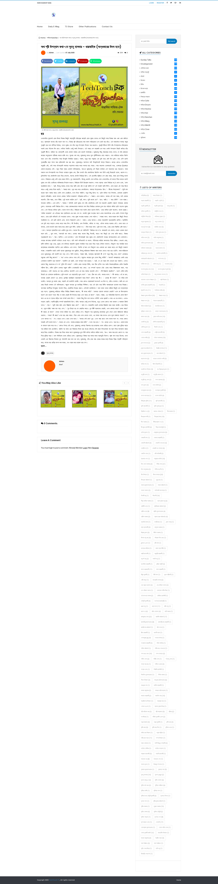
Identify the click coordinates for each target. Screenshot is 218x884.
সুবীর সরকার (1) (145, 806)
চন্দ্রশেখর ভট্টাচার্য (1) (146, 348)
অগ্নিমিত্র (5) (145, 195)
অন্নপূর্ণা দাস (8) (145, 227)
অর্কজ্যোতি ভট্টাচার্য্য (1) (147, 258)
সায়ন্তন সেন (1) (158, 759)
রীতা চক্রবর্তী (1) (145, 632)
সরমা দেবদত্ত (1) (146, 743)
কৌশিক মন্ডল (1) (145, 327)
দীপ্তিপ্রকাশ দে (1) (158, 422)
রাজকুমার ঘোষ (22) (146, 617)
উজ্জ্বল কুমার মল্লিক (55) (148, 295)
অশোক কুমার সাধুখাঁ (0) (164, 269)
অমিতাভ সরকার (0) (146, 248)
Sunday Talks (159, 60)
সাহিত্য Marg (159, 121)
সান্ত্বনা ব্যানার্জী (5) (146, 754)
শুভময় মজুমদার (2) (146, 690)
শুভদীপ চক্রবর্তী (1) (159, 685)
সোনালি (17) (159, 822)
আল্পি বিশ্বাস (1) (164, 280)
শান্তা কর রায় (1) (146, 664)
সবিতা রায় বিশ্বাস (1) (147, 733)
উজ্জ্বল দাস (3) (145, 301)
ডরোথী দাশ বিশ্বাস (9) (147, 369)
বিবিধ (158, 84)
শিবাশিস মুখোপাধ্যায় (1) (147, 675)
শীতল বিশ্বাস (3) (145, 680)
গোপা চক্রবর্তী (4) (146, 332)
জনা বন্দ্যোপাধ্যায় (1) (147, 353)
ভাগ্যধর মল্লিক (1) (146, 548)
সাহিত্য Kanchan (52, 38)
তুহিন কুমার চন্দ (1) (159, 406)
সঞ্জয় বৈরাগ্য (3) (145, 722)
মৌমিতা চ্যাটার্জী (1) (162, 596)
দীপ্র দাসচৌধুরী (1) (161, 427)
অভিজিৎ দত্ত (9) (159, 227)
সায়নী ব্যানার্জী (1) (161, 754)
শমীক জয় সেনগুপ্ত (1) (161, 648)
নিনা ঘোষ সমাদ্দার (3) (147, 464)
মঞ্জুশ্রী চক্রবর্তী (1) (160, 553)
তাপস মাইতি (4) (159, 395)
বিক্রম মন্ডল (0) (145, 532)
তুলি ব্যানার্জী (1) (145, 406)
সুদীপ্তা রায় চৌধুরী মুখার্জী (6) (148, 796)
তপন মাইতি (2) (157, 385)
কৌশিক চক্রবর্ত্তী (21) (159, 322)
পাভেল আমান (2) (146, 490)
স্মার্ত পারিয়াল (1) (158, 843)
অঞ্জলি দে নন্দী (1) (159, 200)
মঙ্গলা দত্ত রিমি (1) (161, 548)
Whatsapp (97, 61)
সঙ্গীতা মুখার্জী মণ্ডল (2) (159, 717)
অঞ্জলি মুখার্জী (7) (145, 206)
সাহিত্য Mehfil (159, 125)
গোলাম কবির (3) (145, 337)
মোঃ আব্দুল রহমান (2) (147, 585)
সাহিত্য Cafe (159, 101)
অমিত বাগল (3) (145, 237)
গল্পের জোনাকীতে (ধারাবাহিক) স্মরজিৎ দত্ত (53, 410)
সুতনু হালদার (50, 353)
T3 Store (69, 26)
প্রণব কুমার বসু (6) (162, 501)
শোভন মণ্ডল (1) (146, 706)
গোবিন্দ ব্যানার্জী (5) (160, 332)
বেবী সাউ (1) (157, 543)
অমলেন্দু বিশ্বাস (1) (146, 232)
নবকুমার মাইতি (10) (159, 459)
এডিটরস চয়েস (159, 68)
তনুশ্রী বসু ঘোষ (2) (146, 380)
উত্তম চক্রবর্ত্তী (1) (158, 301)
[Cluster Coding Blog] (53, 14)
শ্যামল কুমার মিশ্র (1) (160, 706)
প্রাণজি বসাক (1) (145, 522)
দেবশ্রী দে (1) (144, 448)
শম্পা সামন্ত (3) (160, 654)
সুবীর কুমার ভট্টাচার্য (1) (159, 801)
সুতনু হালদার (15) (146, 775)
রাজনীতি (158, 92)
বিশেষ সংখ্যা (159, 88)
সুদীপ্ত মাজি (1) (145, 791)
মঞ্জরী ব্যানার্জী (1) (146, 553)
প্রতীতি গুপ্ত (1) (145, 506)
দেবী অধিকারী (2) (159, 453)
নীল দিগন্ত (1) (145, 474)
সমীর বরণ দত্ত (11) (146, 738)
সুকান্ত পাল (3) (162, 769)
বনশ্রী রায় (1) (158, 522)
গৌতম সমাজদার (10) (160, 337)
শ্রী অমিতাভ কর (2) (146, 711)
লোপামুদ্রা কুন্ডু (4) (146, 638)
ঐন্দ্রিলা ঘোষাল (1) (146, 311)
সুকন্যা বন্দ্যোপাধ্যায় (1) (147, 769)
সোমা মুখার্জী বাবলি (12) (147, 833)
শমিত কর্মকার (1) (161, 643)
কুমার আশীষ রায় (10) (159, 316)
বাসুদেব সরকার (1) (159, 527)
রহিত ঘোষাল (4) (156, 611)
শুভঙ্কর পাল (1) (145, 685)
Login (85, 448)
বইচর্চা (158, 76)
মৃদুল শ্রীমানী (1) (168, 575)
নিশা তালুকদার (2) (146, 469)
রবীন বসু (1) (167, 606)
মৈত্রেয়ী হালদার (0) (158, 580)
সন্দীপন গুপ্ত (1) (170, 727)
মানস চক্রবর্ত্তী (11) (146, 569)
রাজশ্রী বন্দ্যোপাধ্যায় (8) (147, 622)
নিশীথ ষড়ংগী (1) (159, 469)
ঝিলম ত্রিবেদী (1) (157, 364)
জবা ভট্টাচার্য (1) (161, 353)
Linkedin (71, 61)
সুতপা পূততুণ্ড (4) (146, 780)
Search (172, 41)
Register (95, 448)
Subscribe (171, 173)
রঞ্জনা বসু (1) (144, 606)
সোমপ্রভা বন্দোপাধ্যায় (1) (148, 827)
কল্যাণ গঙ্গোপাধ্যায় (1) (161, 311)
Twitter (60, 61)
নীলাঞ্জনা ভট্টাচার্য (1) (146, 480)
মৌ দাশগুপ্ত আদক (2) (147, 596)
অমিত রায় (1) (161, 243)
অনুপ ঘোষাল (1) (159, 222)
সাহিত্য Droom (159, 105)
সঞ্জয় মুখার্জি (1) (158, 722)
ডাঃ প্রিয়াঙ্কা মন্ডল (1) (163, 369)
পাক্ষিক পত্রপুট (158, 72)
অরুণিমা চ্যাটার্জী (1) (161, 253)
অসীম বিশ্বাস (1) (145, 274)
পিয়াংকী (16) (156, 496)
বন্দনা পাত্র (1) (170, 522)
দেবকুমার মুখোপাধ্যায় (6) (160, 432)
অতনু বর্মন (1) (171, 206)
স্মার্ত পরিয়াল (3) (145, 843)
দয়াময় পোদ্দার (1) (158, 411)
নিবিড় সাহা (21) (161, 464)
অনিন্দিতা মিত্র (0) (146, 216)
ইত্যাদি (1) (162, 285)
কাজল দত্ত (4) (145, 316)
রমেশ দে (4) (144, 611)
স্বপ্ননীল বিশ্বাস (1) (163, 833)
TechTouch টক (54, 880)
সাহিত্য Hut (159, 113)
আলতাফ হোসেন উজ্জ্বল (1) (148, 280)
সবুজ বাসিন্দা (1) (161, 733)
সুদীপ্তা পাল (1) (158, 791)
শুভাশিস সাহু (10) (160, 696)
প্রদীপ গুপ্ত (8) (145, 511)
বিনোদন (158, 80)
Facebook (48, 61)
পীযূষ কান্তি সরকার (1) (147, 501)
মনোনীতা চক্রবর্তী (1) (146, 564)
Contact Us (107, 26)
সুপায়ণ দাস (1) (145, 801)
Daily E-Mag (53, 26)
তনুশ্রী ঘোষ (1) (145, 374)
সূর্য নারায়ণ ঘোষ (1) (146, 822)
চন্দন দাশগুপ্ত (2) (145, 343)
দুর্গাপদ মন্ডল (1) (145, 432)
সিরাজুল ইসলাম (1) (159, 764)
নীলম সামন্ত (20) (158, 474)
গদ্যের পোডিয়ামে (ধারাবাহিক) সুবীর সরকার (116, 410)
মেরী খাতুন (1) (145, 580)
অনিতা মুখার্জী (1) (145, 211)
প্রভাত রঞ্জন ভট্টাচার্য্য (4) (161, 517)
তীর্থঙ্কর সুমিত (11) (146, 401)
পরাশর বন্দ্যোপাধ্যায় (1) (147, 485)
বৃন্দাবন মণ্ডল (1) (145, 543)
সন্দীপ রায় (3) (169, 722)
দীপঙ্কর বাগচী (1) (145, 416)
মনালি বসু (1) (156, 559)
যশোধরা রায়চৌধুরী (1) (161, 601)
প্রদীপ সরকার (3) (145, 517)
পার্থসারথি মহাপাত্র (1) (161, 490)
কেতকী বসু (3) (145, 322)
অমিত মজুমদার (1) (159, 237)
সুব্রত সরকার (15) (159, 806)
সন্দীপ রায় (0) (144, 727)
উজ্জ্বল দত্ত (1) (163, 295)
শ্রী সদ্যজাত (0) (160, 711)
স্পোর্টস (158, 133)
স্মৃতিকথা (159, 137)
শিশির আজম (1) (162, 675)
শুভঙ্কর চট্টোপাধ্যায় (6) (160, 680)
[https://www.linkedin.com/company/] (180, 3)
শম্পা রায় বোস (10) (146, 654)
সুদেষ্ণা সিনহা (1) (165, 796)
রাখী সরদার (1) (169, 611)
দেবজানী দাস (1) (145, 438)
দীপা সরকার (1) (145, 422)
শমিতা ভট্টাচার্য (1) (146, 648)
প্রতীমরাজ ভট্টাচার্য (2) (160, 506)
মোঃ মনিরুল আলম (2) (163, 585)
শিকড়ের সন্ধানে (159, 97)
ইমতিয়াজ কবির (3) (160, 290)
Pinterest (84, 61)
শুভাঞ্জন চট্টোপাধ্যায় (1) (161, 690)
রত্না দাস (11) (156, 606)
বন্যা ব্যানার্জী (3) (146, 527)
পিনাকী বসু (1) (145, 496)
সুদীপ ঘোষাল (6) (159, 780)
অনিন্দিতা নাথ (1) (158, 211)
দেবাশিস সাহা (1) (145, 453)
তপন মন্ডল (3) (145, 385)
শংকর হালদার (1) (159, 638)
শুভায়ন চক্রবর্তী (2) (146, 696)
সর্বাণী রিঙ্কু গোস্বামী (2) (161, 743)
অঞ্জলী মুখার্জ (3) (158, 206)
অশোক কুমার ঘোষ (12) (147, 269)
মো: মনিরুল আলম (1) (147, 590)
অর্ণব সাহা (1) (162, 258)
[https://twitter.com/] (171, 3)
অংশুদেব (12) (168, 264)
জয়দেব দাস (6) (145, 359)
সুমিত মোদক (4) (145, 812)
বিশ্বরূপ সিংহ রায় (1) (160, 538)
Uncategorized (159, 64)
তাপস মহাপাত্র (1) (146, 395)
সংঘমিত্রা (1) (144, 717)
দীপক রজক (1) (171, 411)
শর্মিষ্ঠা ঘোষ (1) (157, 659)
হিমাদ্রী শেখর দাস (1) (147, 854)
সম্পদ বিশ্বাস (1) (160, 738)
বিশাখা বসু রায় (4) (146, 538)
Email (108, 61)
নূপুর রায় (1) (159, 480)
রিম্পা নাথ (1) (160, 627)
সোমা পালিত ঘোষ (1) (165, 827)
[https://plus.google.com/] (176, 3)
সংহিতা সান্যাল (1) (160, 748)
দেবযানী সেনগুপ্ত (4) (161, 443)
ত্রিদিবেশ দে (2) (145, 411)
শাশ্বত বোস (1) (145, 669)
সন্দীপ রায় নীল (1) (156, 727)
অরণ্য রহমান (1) (160, 248)
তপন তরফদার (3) (160, 380)
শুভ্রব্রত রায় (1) (161, 701)
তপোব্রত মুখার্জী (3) (160, 390)
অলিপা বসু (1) (157, 264)
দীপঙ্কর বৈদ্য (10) (159, 416)
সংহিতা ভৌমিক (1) (146, 748)
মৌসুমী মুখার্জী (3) (146, 601)
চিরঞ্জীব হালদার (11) (161, 348)
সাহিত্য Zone (159, 129)
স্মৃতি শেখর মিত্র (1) (146, 848)
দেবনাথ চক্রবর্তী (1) (159, 438)
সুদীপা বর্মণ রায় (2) (146, 785)
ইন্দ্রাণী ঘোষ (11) (146, 290)
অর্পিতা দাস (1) (145, 264)
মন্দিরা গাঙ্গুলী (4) (160, 564)
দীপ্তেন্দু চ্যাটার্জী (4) (146, 427)
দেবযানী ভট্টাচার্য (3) (146, 443)
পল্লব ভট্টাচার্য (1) (162, 485)
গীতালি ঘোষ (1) (158, 327)
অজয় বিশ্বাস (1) (157, 195)
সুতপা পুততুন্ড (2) (159, 775)
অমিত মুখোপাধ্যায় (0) (147, 243)
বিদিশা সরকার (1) (158, 532)
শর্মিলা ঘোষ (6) (145, 659)
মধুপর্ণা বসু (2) (145, 559)
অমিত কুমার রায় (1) (161, 232)
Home (40, 26)
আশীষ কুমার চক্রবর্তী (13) (148, 285)
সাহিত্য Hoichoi (159, 109)
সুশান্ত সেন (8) (159, 817)
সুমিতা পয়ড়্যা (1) (146, 817)
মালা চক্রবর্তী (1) (160, 569)
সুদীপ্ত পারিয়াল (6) (160, 785)
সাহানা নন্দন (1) (145, 764)
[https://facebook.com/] (167, 3)
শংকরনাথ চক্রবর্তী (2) (147, 643)
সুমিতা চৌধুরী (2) (158, 812)
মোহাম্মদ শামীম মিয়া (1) (163, 590)
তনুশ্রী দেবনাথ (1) (158, 374)
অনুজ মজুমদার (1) (146, 222)
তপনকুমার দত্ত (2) (146, 390)
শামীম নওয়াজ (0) (159, 664)
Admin (51, 53)
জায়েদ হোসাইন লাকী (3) (160, 359)
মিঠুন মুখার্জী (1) (145, 575)
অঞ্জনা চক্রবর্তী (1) (146, 200)
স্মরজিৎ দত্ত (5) (159, 838)
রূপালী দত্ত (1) (158, 632)
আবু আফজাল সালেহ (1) (161, 274)
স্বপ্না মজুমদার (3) (146, 838)
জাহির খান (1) (145, 364)
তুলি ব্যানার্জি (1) (160, 401)
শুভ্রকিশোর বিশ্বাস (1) (147, 701)
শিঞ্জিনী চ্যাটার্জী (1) (159, 669)
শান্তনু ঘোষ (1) (170, 659)
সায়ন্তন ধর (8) (145, 759)
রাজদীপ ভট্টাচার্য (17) (161, 617)
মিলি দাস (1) (156, 575)
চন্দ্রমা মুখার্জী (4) (158, 343)
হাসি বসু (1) (159, 848)
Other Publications (87, 26)
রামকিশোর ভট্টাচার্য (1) (147, 627)
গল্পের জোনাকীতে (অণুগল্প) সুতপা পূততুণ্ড (84, 410)
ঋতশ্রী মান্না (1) (160, 306)
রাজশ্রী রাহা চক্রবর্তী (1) (164, 622)
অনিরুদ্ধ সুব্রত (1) (160, 216)
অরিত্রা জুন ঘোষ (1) (146, 253)
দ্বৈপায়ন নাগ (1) (145, 459)
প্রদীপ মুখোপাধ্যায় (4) (159, 511)
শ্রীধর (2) (171, 711)
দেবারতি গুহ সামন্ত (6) (158, 448)
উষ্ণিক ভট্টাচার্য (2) (146, 306)
